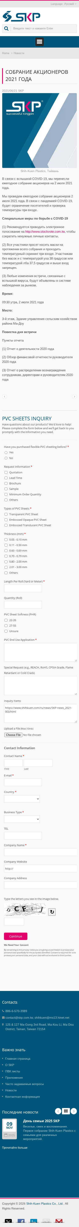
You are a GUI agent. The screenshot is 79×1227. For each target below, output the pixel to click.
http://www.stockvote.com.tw (45, 231)
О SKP (9, 1065)
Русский (69, 4)
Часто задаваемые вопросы (24, 1084)
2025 (11, 1135)
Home (5, 53)
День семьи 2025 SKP (41, 1121)
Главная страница (17, 1058)
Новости (19, 53)
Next (74, 1111)
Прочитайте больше (14, 1147)
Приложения (14, 1077)
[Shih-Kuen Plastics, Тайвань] (39, 130)
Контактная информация (22, 1096)
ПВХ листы (12, 1071)
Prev (58, 1111)
